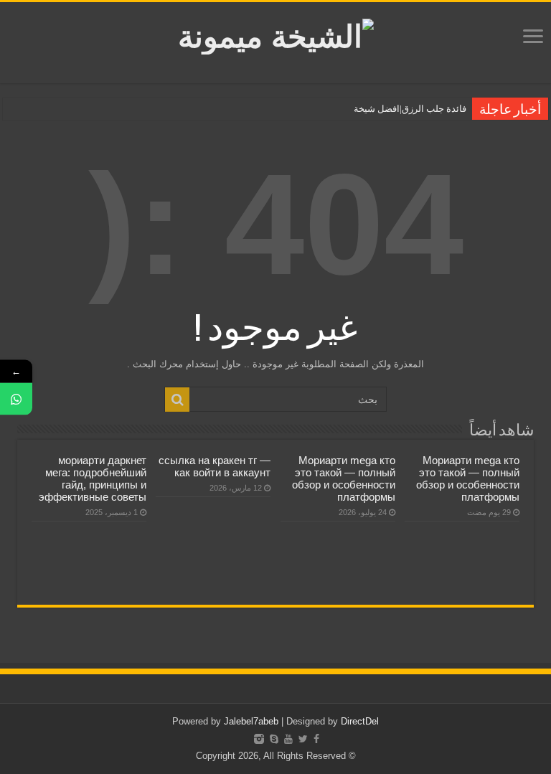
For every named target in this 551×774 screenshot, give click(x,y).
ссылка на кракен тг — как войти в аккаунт (214, 466)
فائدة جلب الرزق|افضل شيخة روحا (400, 108)
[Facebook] (316, 738)
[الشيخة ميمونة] (276, 33)
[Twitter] (303, 738)
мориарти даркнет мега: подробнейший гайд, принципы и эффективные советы (92, 478)
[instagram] (259, 738)
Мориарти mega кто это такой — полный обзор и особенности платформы (467, 478)
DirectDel (360, 721)
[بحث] (177, 399)
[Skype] (274, 738)
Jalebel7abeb (251, 721)
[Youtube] (288, 738)
